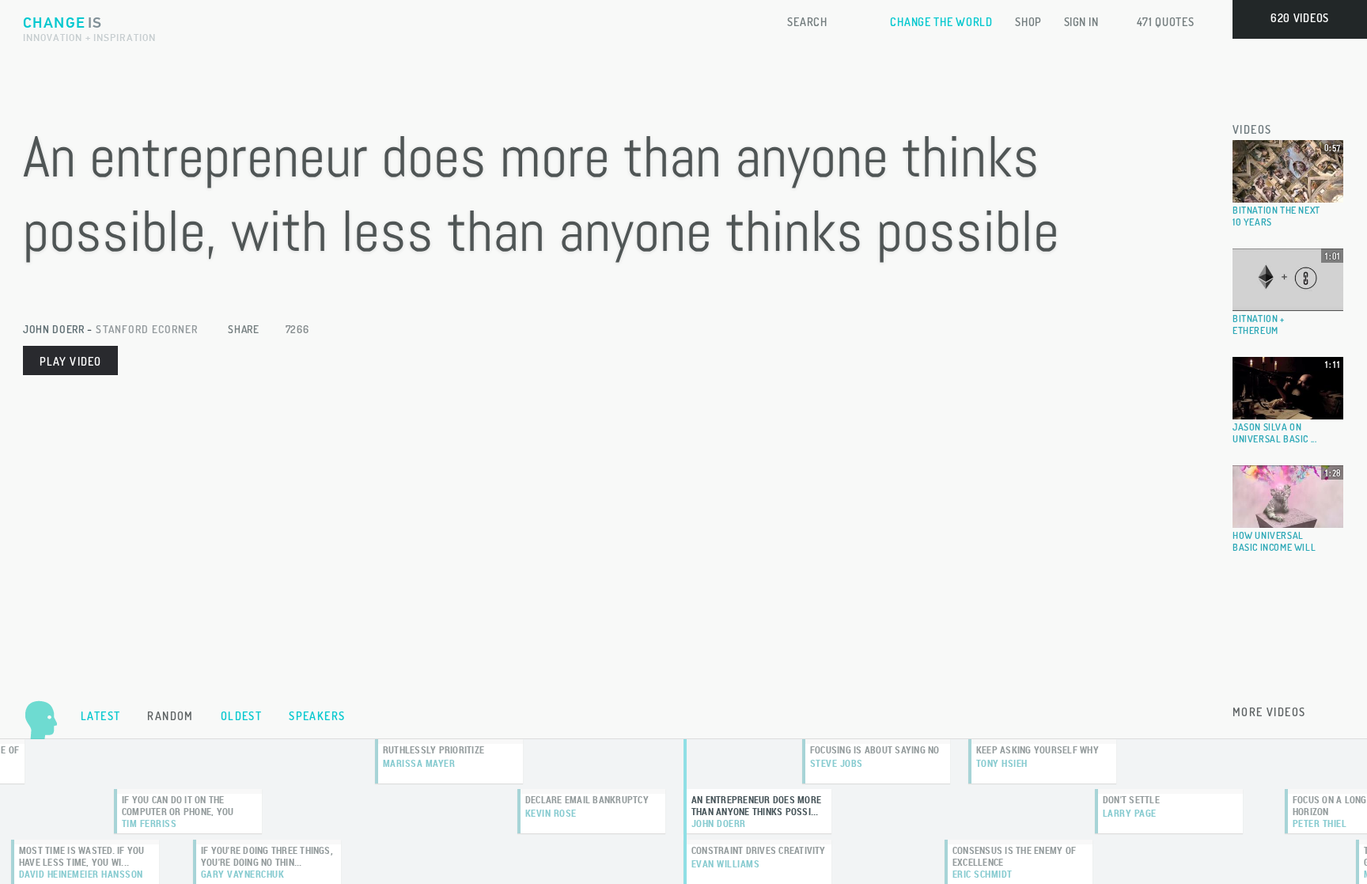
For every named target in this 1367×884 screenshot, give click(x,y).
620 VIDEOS (1299, 18)
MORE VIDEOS (1269, 712)
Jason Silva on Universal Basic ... (1274, 433)
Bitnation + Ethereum (1259, 324)
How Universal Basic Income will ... (1274, 547)
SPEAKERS (317, 716)
